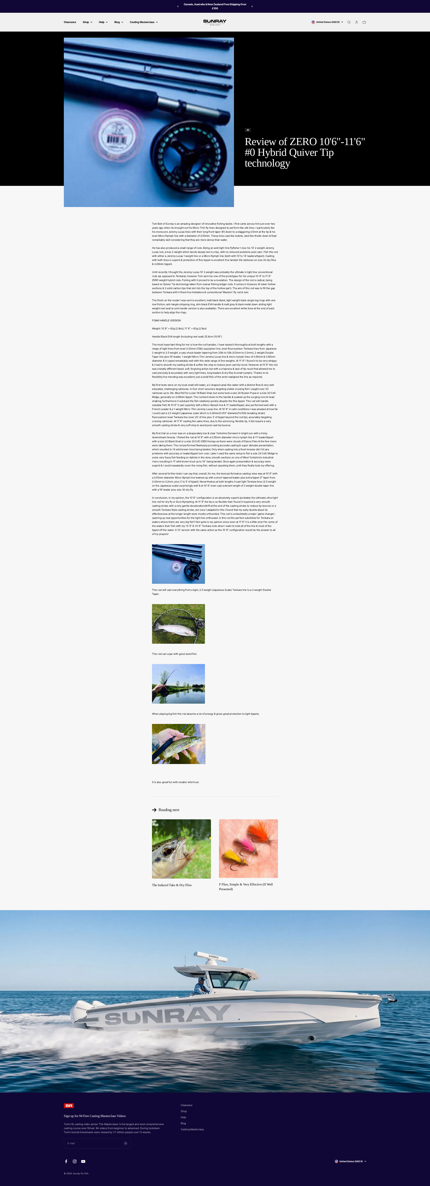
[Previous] (177, 6)
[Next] (252, 6)
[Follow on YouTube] (83, 1161)
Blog (117, 22)
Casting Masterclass (142, 22)
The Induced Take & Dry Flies (172, 885)
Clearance (70, 22)
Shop (86, 22)
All (248, 130)
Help (101, 22)
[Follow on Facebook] (66, 1161)
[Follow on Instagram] (74, 1161)
